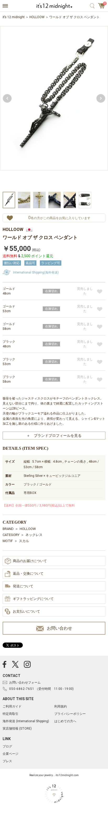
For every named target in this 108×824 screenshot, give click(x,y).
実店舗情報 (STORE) (17, 728)
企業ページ (10, 754)
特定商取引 (10, 714)
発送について (23, 586)
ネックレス (33, 535)
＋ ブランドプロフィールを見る (54, 435)
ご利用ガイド (12, 706)
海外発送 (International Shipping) (26, 721)
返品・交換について (28, 573)
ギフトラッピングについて (33, 599)
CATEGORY (11, 535)
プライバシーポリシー (70, 714)
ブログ (7, 746)
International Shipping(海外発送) (36, 272)
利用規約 (60, 706)
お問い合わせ (59, 628)
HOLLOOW (37, 17)
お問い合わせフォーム (25, 682)
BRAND (8, 529)
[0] (101, 7)
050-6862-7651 (21, 689)
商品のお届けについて (30, 561)
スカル (24, 541)
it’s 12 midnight (14, 17)
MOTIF (8, 541)
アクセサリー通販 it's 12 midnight (54, 6)
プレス (7, 761)
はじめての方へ (65, 721)
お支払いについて (26, 611)
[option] (54, 108)
